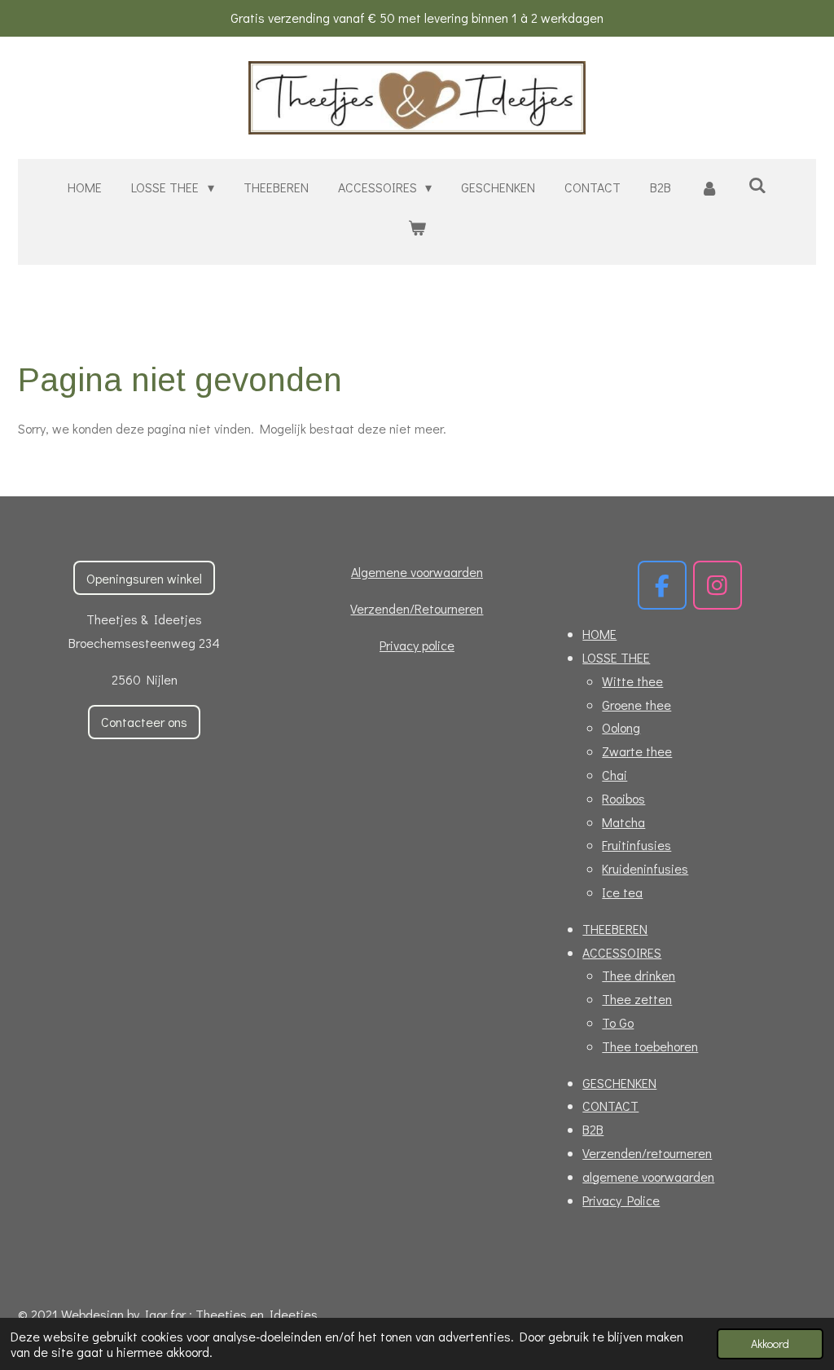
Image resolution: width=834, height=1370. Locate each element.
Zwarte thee (637, 751)
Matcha (623, 821)
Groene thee (636, 704)
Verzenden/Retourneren (416, 608)
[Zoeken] (756, 184)
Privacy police (417, 645)
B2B (593, 1129)
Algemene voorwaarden (417, 571)
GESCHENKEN (619, 1082)
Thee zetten (637, 998)
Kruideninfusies (645, 868)
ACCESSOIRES (621, 952)
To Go (618, 1022)
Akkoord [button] (770, 1343)
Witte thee (632, 680)
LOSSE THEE (616, 657)
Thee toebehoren (650, 1046)
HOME (599, 633)
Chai (614, 774)
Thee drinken (638, 975)
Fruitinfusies (636, 844)
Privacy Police (621, 1200)
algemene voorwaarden (648, 1176)
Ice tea (622, 892)
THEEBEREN (614, 928)
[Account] (709, 188)
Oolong (621, 727)
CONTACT (610, 1105)
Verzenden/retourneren (647, 1152)
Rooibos (623, 798)
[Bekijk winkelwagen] (417, 228)
